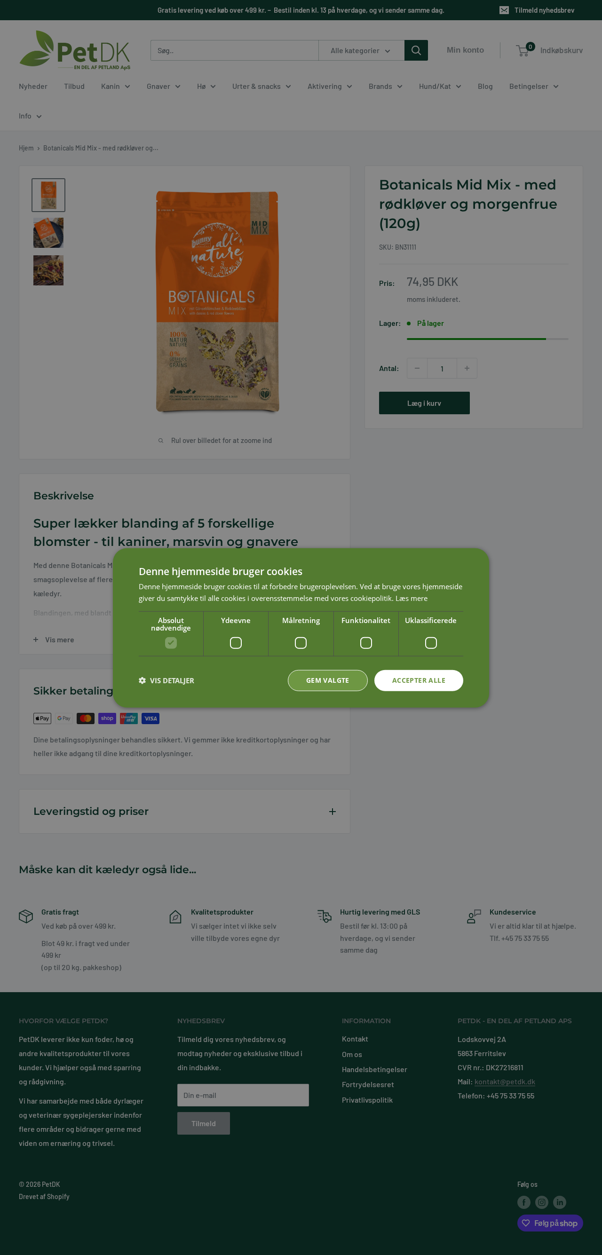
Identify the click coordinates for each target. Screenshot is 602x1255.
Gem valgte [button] (327, 679)
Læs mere (412, 597)
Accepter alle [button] (418, 679)
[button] (166, 680)
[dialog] (301, 627)
